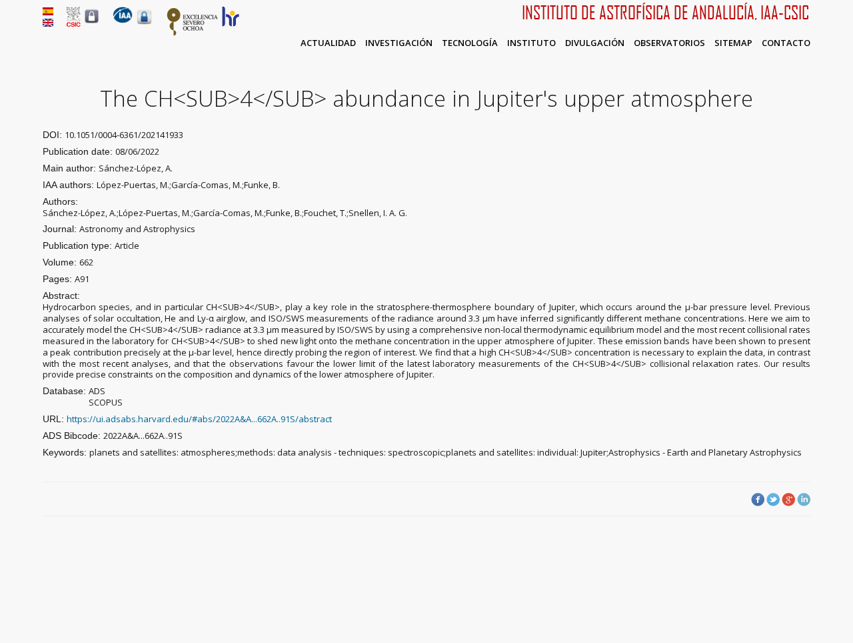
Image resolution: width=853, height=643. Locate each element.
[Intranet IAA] (144, 24)
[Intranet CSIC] (91, 23)
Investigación (398, 43)
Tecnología (470, 43)
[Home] (123, 20)
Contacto (786, 43)
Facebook (757, 499)
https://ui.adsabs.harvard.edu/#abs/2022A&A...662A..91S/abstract (199, 419)
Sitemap (733, 43)
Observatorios (669, 43)
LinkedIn (803, 499)
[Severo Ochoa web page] (192, 33)
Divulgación (594, 43)
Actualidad (328, 43)
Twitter (773, 499)
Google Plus (788, 499)
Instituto (531, 43)
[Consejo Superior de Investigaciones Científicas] (73, 23)
